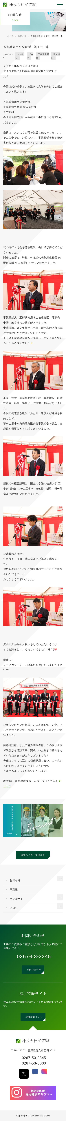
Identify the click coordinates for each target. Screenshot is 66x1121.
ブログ (30, 56)
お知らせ (19, 56)
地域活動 (55, 56)
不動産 (14, 889)
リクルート (16, 898)
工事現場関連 (42, 56)
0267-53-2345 (34, 956)
